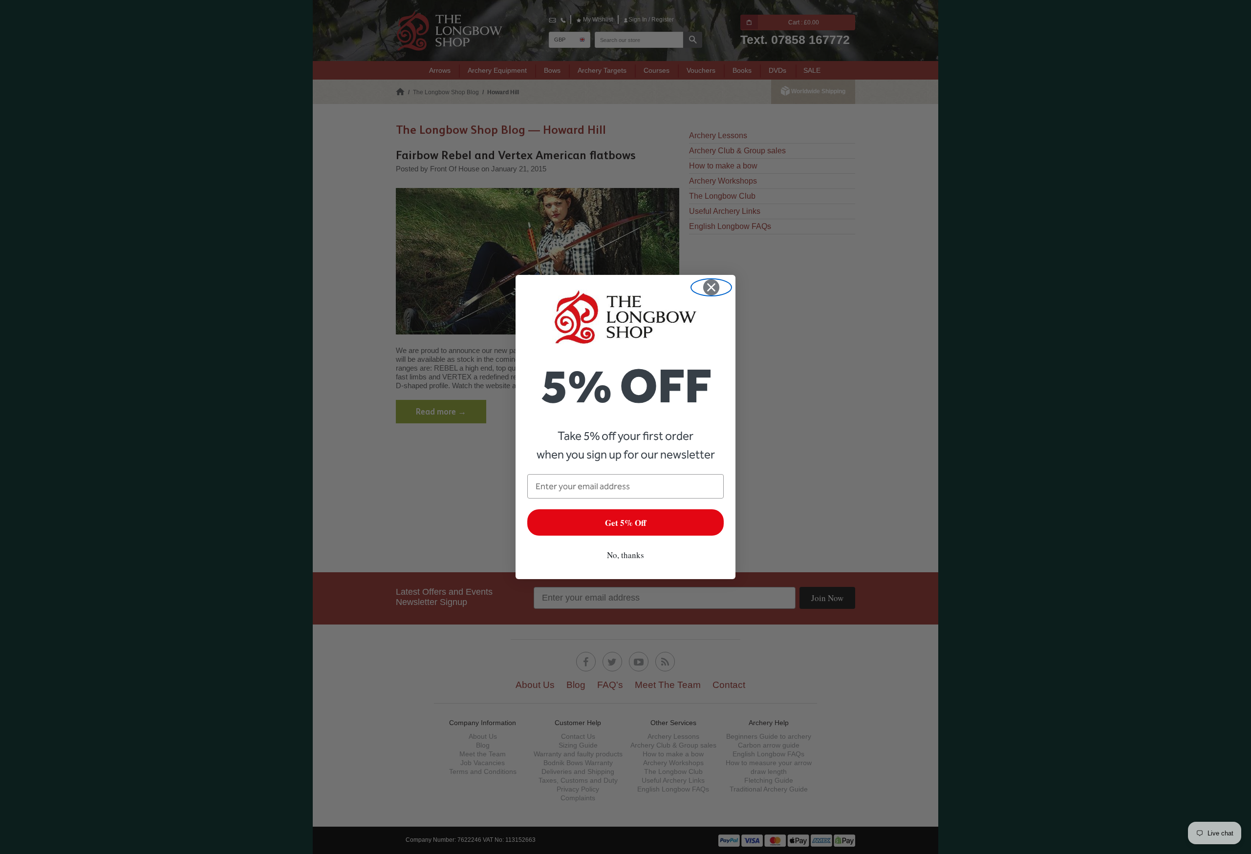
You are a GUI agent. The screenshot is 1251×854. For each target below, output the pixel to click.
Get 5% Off (625, 523)
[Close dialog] (711, 287)
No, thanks (625, 555)
